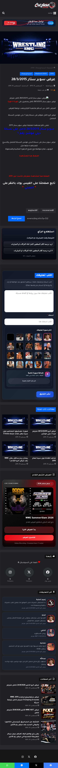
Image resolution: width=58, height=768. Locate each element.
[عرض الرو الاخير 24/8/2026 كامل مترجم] (48, 689)
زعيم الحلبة (49, 86)
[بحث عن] (3, 13)
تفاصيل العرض (29, 538)
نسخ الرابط (16, 219)
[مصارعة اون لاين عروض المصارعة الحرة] (45, 5)
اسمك (50, 315)
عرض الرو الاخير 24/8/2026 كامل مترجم (23, 685)
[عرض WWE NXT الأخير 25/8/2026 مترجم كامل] (48, 714)
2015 (32, 68)
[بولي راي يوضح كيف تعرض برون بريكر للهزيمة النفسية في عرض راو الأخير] (48, 738)
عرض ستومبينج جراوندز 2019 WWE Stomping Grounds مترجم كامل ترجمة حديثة (23, 700)
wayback (32, 211)
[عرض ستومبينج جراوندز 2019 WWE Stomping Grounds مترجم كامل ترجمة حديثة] (48, 701)
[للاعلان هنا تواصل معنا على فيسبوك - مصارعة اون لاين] (29, 23)
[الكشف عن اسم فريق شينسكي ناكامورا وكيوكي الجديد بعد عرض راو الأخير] (48, 726)
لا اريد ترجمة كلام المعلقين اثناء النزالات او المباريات (33, 251)
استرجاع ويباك (40, 68)
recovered (47, 211)
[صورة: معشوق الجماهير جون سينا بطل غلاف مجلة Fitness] (15, 422)
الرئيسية (50, 68)
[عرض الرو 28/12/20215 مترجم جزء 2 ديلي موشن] (43, 422)
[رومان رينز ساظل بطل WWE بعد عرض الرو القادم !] (15, 448)
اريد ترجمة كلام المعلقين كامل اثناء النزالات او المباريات (31, 244)
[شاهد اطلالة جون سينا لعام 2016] (43, 448)
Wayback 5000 (41, 74)
